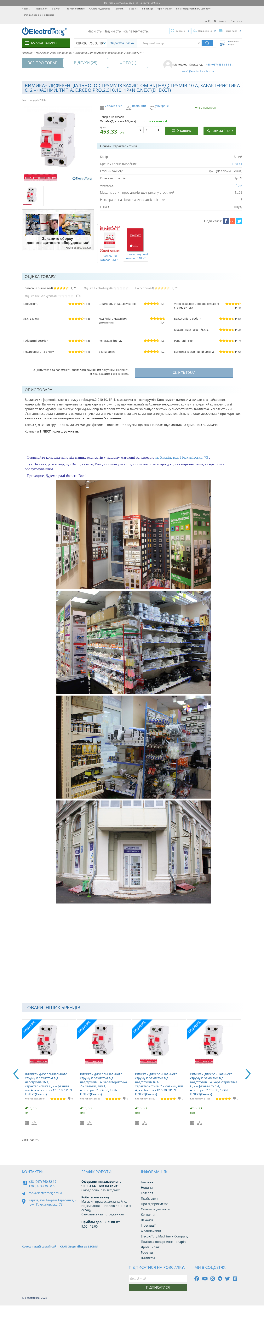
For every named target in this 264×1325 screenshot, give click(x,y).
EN (214, 21)
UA (205, 21)
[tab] (51, 288)
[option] (49, 1073)
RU (209, 21)
